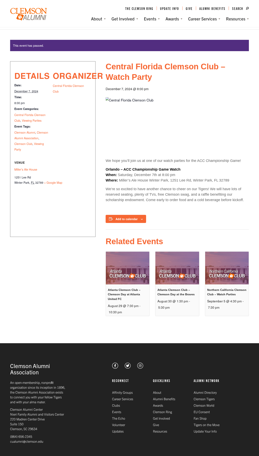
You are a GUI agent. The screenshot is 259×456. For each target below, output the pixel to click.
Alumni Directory (205, 392)
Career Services (122, 399)
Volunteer (118, 425)
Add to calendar (127, 219)
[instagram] (140, 367)
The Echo (118, 418)
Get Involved (161, 418)
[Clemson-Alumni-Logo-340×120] (28, 14)
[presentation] (127, 268)
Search (238, 8)
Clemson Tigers (204, 399)
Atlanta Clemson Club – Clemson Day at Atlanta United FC (124, 294)
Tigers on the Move (207, 425)
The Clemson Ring (139, 8)
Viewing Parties (31, 120)
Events (116, 412)
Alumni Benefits (212, 8)
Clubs (116, 405)
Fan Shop (200, 418)
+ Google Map (53, 182)
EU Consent (202, 412)
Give (189, 8)
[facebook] (115, 367)
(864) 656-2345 (21, 436)
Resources (160, 431)
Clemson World (204, 405)
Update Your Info (205, 431)
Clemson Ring (162, 412)
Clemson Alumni (24, 132)
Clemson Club (23, 144)
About (157, 392)
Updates (118, 431)
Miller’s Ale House (25, 169)
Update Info (169, 8)
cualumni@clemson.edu (26, 441)
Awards (158, 405)
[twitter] (128, 367)
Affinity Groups (122, 392)
